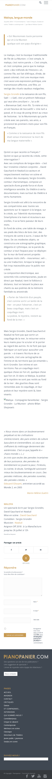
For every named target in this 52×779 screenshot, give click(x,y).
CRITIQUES (8, 702)
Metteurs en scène (12, 728)
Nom (35, 602)
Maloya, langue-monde (18, 17)
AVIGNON (8, 695)
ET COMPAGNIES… (12, 708)
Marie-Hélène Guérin (35, 24)
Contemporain (10, 725)
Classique (8, 731)
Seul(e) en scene (11, 741)
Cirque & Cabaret (11, 722)
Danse (6, 705)
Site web (36, 620)
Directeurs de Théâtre (13, 735)
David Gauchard (28, 515)
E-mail (36, 611)
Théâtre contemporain (16, 24)
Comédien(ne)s (10, 718)
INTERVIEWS (9, 712)
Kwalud (18, 522)
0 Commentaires (19, 22)
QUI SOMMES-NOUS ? (13, 715)
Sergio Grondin (12, 94)
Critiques (33, 22)
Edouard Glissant (13, 483)
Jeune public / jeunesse (13, 738)
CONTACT (8, 699)
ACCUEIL (7, 692)
